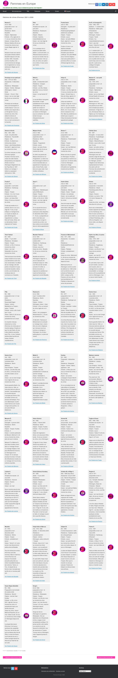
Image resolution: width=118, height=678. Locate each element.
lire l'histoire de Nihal (39, 123)
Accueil (5, 11)
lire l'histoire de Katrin (67, 221)
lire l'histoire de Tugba (95, 460)
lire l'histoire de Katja (39, 580)
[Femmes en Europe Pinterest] (110, 4)
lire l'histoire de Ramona (40, 340)
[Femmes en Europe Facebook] (96, 4)
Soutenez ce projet (60, 671)
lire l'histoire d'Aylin (94, 280)
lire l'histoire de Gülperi (67, 572)
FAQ (28, 11)
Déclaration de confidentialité (48, 671)
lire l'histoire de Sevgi (39, 640)
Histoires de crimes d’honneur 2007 (106, 657)
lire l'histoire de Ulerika (95, 176)
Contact (57, 11)
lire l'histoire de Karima (67, 411)
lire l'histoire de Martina (95, 403)
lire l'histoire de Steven (11, 176)
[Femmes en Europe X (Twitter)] (100, 4)
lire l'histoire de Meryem (11, 466)
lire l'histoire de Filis (10, 344)
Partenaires (37, 11)
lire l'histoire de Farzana (68, 286)
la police (23, 650)
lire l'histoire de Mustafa (39, 278)
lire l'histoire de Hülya (67, 123)
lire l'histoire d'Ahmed (67, 466)
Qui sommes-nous (16, 11)
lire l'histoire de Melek (39, 403)
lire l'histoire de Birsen (67, 172)
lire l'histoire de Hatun (39, 464)
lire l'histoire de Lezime (11, 511)
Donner (47, 11)
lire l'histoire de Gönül (39, 519)
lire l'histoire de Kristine (67, 515)
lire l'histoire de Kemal (67, 340)
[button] (115, 11)
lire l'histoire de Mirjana (39, 174)
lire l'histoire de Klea (38, 68)
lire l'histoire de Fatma (95, 568)
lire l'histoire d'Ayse (38, 229)
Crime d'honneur (10, 650)
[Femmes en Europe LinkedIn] (103, 4)
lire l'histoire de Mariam (95, 119)
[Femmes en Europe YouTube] (113, 4)
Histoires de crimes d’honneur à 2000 (12, 657)
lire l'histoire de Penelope (12, 125)
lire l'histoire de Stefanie (96, 350)
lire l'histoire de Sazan (11, 646)
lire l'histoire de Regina (95, 521)
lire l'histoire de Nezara (11, 72)
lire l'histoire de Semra (11, 413)
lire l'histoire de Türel (11, 278)
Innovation (15, 650)
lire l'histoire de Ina (94, 70)
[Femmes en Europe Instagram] (106, 4)
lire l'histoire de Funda (67, 66)
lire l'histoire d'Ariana (95, 227)
